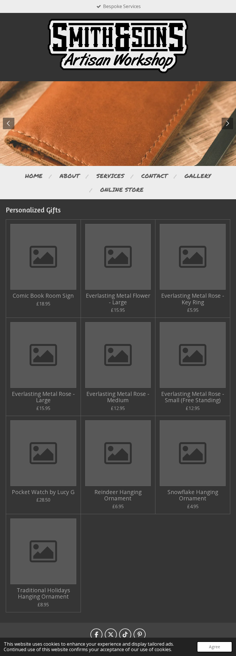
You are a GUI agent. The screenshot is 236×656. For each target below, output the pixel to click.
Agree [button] (214, 646)
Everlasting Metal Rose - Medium (117, 397)
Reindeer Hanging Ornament (118, 495)
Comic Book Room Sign (43, 296)
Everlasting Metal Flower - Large (118, 299)
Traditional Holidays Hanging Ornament (43, 593)
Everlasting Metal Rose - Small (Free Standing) (192, 397)
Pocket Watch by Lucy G (43, 492)
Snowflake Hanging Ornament (193, 495)
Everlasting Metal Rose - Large (43, 397)
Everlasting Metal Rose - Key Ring (192, 299)
